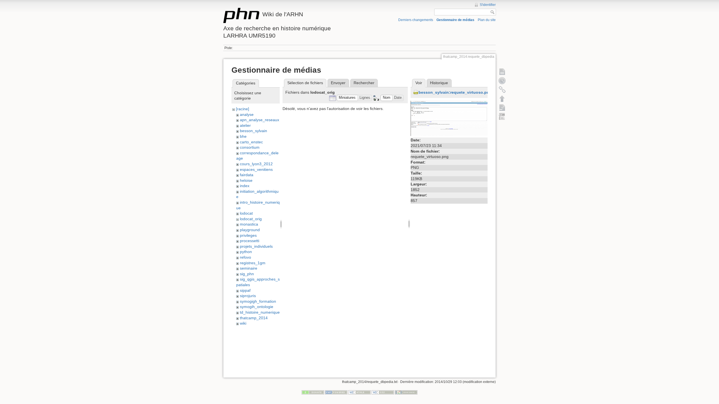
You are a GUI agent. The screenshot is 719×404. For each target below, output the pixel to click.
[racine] (242, 109)
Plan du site (487, 20)
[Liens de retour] (502, 89)
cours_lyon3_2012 (256, 164)
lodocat (246, 213)
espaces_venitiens (256, 169)
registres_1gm (252, 263)
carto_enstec (251, 142)
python (246, 251)
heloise (246, 180)
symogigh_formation (258, 301)
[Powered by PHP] (336, 392)
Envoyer (338, 83)
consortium (250, 147)
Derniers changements (415, 20)
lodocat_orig (251, 219)
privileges (248, 235)
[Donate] (313, 392)
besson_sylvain (253, 130)
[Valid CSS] (383, 392)
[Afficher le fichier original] (449, 118)
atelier (245, 125)
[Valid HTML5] (359, 392)
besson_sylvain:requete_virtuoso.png (455, 92)
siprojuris (248, 295)
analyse (247, 114)
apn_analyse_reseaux (259, 120)
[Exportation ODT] (502, 107)
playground (250, 230)
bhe (243, 136)
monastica (249, 224)
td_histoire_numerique (260, 312)
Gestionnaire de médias (455, 20)
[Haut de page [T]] (502, 98)
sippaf (245, 290)
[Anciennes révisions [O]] (502, 80)
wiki (243, 323)
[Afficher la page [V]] (502, 71)
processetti (249, 240)
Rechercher (364, 83)
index (244, 185)
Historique (439, 83)
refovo (245, 257)
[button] (347, 98)
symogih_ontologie (256, 306)
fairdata (246, 175)
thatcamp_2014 (254, 318)
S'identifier (488, 5)
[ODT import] (502, 116)
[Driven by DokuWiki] (406, 392)
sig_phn (247, 274)
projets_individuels (256, 246)
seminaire (248, 268)
